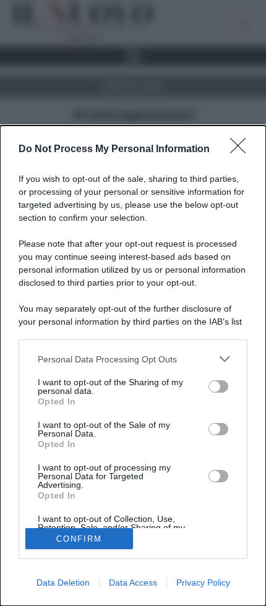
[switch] (218, 386)
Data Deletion (63, 582)
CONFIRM (79, 539)
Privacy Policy (203, 582)
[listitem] (133, 358)
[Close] (242, 149)
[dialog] (133, 366)
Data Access (133, 582)
